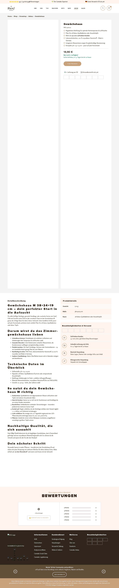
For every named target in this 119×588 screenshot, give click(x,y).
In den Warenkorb (72, 64)
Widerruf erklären (57, 550)
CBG (41, 8)
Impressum (37, 546)
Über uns (72, 543)
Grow (76, 8)
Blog (70, 539)
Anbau (30, 16)
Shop (15, 16)
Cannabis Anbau (74, 550)
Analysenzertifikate (40, 550)
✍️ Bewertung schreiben (38, 518)
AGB (35, 539)
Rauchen (55, 8)
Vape (69, 8)
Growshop (22, 16)
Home (10, 16)
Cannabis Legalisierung (41, 557)
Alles (83, 8)
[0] (109, 10)
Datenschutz (38, 543)
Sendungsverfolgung (58, 539)
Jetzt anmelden (58, 574)
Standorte (72, 546)
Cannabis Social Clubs (40, 553)
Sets (62, 8)
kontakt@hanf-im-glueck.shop (16, 546)
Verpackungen (56, 543)
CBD (35, 8)
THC (47, 8)
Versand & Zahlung (57, 546)
